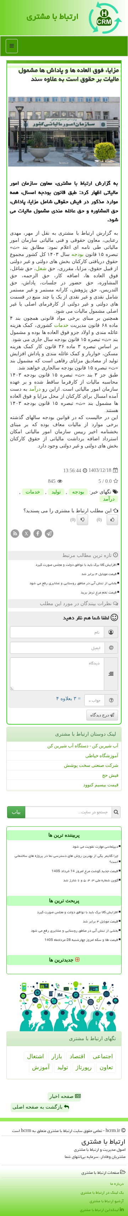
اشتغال (35, 1056)
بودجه (77, 254)
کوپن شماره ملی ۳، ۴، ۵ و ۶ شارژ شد (90, 880)
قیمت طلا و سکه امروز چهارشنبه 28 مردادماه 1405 (81, 939)
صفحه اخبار (62, 1096)
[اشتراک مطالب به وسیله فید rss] (15, 533)
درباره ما (117, 1183)
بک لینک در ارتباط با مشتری (102, 1192)
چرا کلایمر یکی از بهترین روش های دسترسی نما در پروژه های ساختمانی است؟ (66, 858)
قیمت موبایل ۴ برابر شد (99, 574)
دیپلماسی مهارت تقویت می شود (95, 846)
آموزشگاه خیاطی (101, 755)
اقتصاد (77, 1056)
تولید (56, 492)
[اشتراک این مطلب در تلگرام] (49, 533)
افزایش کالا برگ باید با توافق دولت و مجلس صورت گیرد (76, 564)
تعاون (106, 1067)
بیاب (16, 812)
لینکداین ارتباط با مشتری (100, 1210)
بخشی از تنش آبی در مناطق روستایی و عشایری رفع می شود (73, 583)
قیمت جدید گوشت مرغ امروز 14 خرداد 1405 (85, 871)
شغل (41, 268)
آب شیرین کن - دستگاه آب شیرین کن (82, 745)
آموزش (40, 1067)
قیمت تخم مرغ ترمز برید (99, 592)
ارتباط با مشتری (53, 16)
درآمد (35, 389)
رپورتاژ (84, 1067)
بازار (57, 1056)
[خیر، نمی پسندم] (82, 519)
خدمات (61, 325)
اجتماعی (103, 1056)
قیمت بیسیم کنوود (100, 784)
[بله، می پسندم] (112, 519)
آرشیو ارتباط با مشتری (107, 1201)
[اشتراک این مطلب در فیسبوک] (38, 533)
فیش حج (110, 775)
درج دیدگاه (100, 715)
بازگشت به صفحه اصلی (38, 1107)
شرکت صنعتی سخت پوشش (91, 765)
